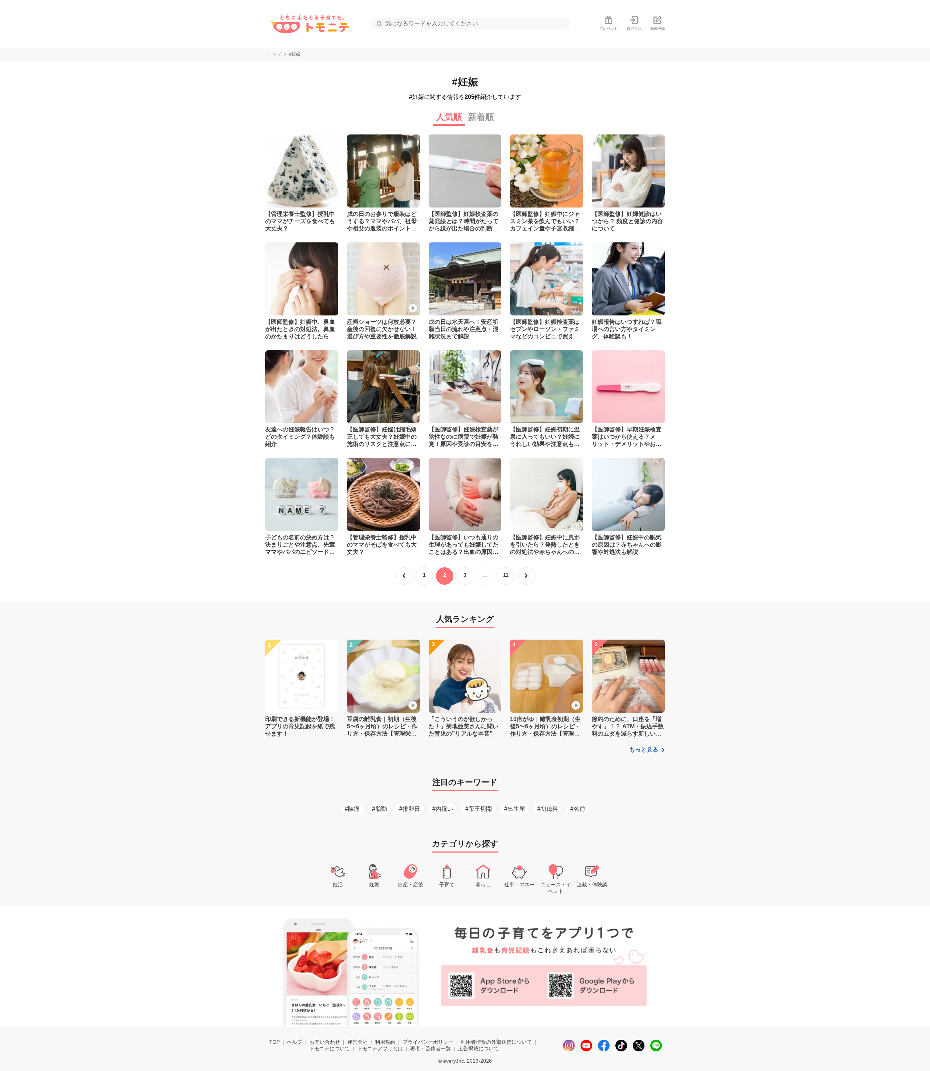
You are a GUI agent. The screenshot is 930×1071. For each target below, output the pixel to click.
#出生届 (514, 809)
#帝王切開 (478, 809)
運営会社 (357, 1042)
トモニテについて (329, 1048)
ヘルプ (294, 1042)
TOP (274, 1042)
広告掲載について (478, 1048)
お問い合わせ (325, 1042)
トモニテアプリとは (380, 1048)
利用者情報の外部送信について (496, 1042)
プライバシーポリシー (428, 1042)
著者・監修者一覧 (430, 1048)
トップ (274, 54)
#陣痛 (352, 809)
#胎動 (379, 809)
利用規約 (385, 1042)
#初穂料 (547, 809)
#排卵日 (409, 809)
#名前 (577, 809)
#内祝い (442, 809)
